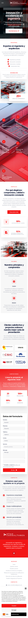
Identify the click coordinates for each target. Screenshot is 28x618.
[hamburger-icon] (2, 3)
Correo (4, 438)
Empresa (5, 425)
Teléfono (5, 432)
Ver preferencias (14, 614)
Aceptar (14, 605)
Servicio (5, 444)
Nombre (5, 419)
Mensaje (5, 450)
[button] (25, 588)
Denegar (14, 610)
